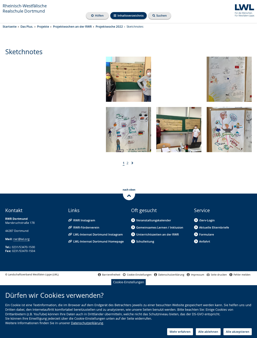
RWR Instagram (84, 220)
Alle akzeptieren (237, 332)
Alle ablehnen (208, 332)
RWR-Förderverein (86, 227)
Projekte (43, 26)
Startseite (10, 26)
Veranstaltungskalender (153, 220)
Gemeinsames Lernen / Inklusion (159, 227)
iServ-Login (207, 220)
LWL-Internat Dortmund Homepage (98, 241)
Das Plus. (26, 26)
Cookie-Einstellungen (128, 282)
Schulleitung (145, 241)
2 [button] (127, 163)
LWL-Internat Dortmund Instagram (98, 234)
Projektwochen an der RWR (72, 26)
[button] (132, 163)
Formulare (206, 234)
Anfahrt (204, 241)
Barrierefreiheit (111, 274)
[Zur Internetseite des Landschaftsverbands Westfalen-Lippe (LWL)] (243, 10)
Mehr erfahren (180, 332)
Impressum (197, 274)
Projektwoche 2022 (109, 26)
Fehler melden (242, 274)
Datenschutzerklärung (87, 323)
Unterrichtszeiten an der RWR (157, 234)
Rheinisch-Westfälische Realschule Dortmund (25, 8)
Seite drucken (219, 274)
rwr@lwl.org (21, 239)
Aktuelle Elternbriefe (214, 227)
